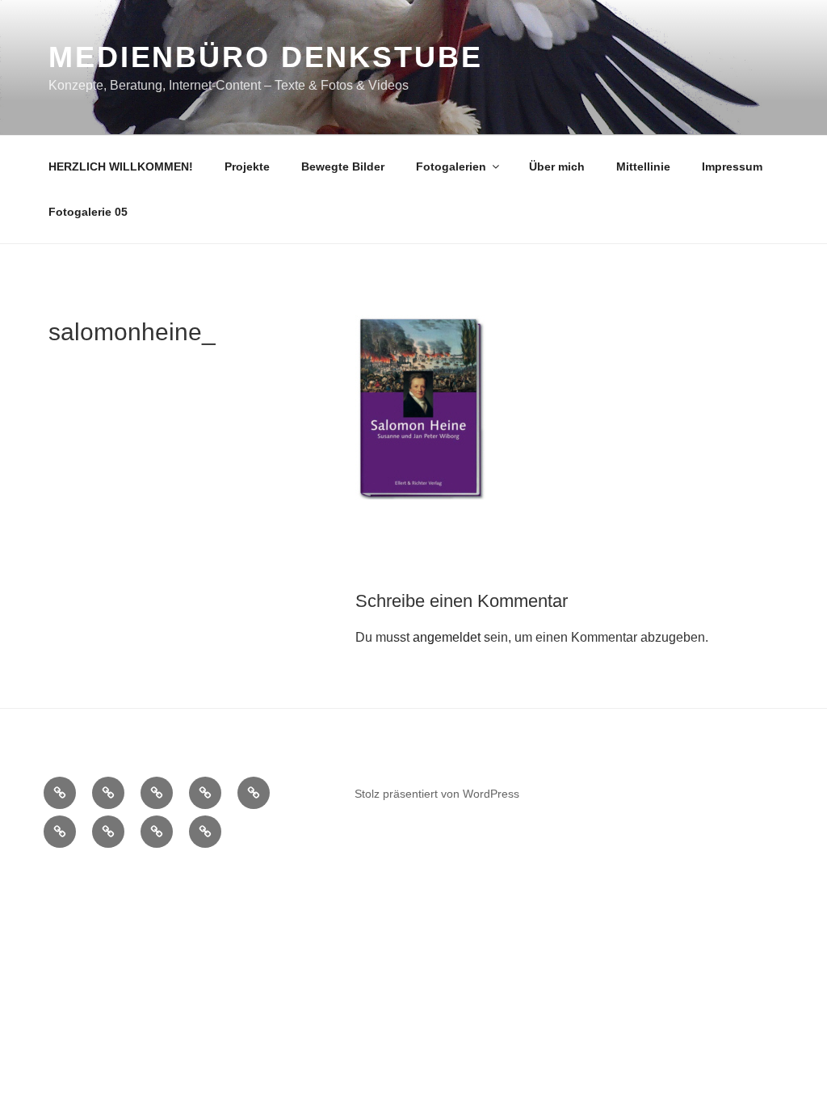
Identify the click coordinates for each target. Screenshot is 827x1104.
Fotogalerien (451, 166)
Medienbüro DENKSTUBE (265, 57)
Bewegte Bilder (342, 166)
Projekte (247, 166)
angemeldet (447, 637)
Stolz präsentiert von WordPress (437, 793)
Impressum (732, 166)
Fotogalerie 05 (88, 211)
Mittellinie (643, 166)
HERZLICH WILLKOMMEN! (120, 166)
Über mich (557, 166)
